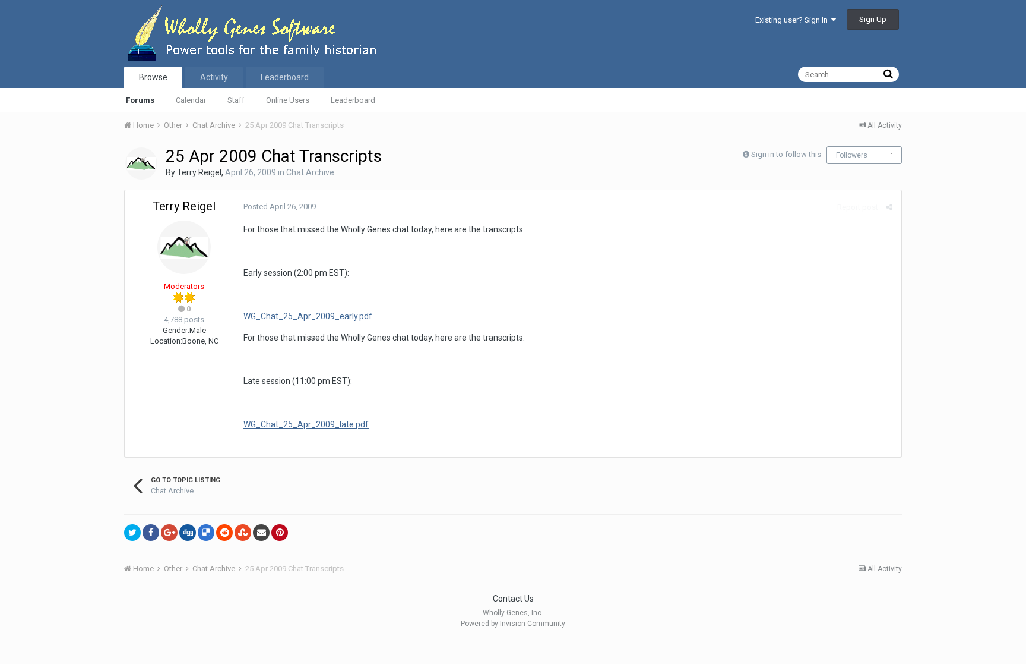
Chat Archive (310, 172)
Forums (140, 100)
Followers (851, 155)
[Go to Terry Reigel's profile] (141, 163)
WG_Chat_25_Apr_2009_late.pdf (306, 424)
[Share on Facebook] (150, 532)
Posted (279, 206)
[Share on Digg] (187, 532)
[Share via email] (261, 532)
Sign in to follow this (786, 154)
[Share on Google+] (169, 532)
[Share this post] (889, 207)
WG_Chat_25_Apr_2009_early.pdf (307, 316)
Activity (214, 77)
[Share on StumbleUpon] (243, 532)
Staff (236, 100)
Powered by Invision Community (513, 623)
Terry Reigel (199, 172)
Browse (153, 77)
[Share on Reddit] (224, 532)
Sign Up (872, 19)
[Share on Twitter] (132, 532)
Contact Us (513, 598)
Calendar (191, 100)
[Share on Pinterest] (279, 532)
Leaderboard (353, 100)
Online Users (287, 100)
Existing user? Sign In (793, 19)
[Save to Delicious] (206, 532)
